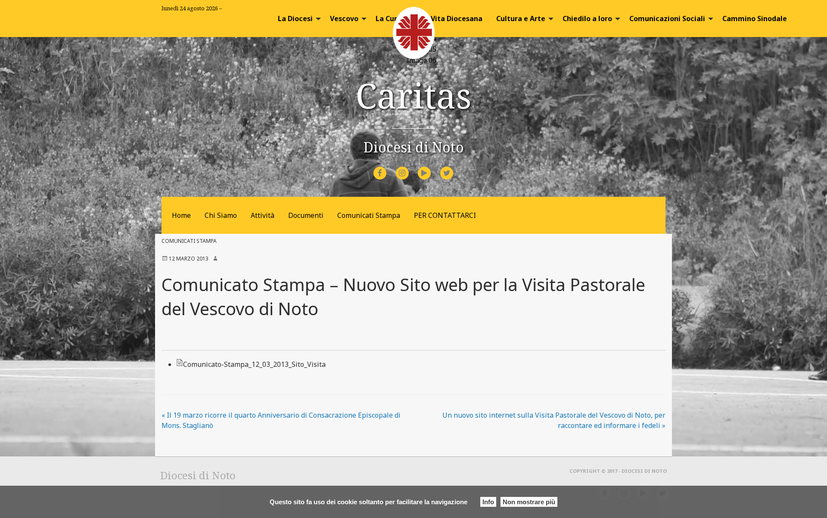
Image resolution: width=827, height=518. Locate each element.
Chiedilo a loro (587, 18)
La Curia (390, 18)
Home (181, 215)
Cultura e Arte (520, 18)
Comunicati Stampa (368, 215)
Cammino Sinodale (754, 18)
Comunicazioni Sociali (667, 18)
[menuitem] (297, 18)
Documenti (305, 215)
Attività (262, 215)
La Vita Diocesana (451, 18)
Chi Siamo (221, 215)
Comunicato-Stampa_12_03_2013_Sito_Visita (254, 364)
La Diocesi (295, 18)
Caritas (413, 94)
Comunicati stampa (189, 241)
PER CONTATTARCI (445, 215)
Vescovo (344, 18)
